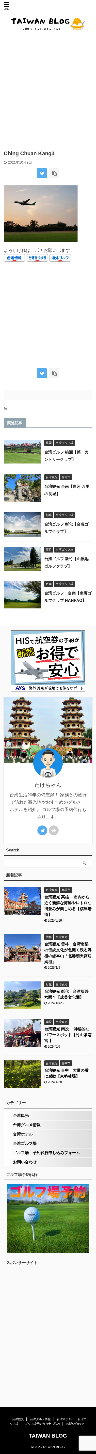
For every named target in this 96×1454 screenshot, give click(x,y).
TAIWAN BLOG (48, 1436)
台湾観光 (21, 1115)
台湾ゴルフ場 (25, 1143)
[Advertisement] (48, 90)
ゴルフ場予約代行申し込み (42, 1424)
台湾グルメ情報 (27, 1125)
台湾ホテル (23, 1134)
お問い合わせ (25, 1162)
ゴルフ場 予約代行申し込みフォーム (46, 1153)
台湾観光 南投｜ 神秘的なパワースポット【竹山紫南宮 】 (68, 1035)
